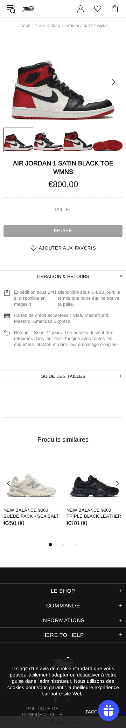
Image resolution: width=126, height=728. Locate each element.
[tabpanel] (31, 498)
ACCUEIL (26, 26)
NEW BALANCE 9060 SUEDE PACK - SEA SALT (31, 513)
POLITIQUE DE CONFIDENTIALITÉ (42, 711)
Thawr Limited (28, 9)
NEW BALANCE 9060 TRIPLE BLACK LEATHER (93, 513)
